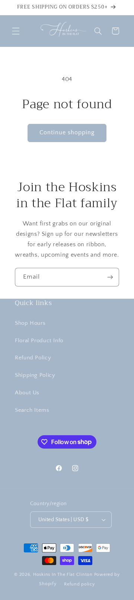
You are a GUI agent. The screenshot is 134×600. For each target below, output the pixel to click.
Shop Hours (30, 323)
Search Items (32, 410)
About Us (27, 393)
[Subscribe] (110, 277)
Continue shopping (67, 132)
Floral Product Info (39, 341)
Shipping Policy (35, 375)
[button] (15, 30)
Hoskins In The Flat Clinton (63, 574)
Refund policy (79, 584)
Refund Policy (33, 358)
